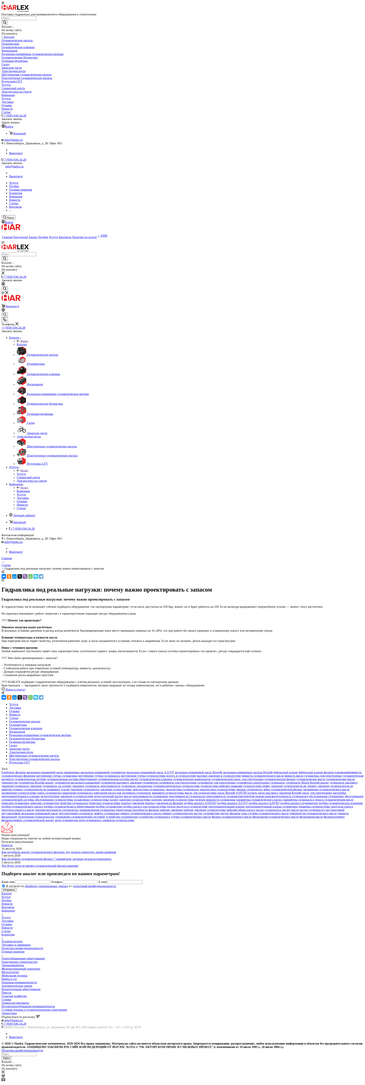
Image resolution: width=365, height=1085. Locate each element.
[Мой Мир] (14, 576)
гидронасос (277, 782)
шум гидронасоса (90, 820)
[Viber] (25, 576)
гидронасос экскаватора (136, 786)
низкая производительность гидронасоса (281, 796)
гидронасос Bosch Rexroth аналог (307, 782)
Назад (24, 341)
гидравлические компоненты (192, 779)
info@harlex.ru (13, 139)
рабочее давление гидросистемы (204, 810)
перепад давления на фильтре (164, 803)
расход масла (290, 810)
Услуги (21, 474)
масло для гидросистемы (201, 792)
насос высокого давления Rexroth (279, 792)
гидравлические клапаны (155, 779)
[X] (19, 576)
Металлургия (10, 972)
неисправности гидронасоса (187, 796)
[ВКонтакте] (4, 576)
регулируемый (335, 810)
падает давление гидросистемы (130, 799)
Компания (23, 491)
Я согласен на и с (61, 886)
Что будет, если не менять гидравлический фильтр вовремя (40, 865)
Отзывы (7, 924)
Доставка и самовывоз (16, 944)
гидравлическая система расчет (118, 779)
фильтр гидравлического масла (232, 816)
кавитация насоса (105, 792)
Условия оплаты (12, 941)
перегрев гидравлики (15, 803)
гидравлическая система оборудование (72, 779)
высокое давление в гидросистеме (219, 775)
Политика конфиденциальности (22, 948)
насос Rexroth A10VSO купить (237, 792)
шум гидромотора (66, 820)
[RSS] (3, 580)
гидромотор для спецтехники (217, 782)
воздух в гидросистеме (181, 775)
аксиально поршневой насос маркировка (53, 772)
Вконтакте (16, 153)
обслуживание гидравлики (326, 796)
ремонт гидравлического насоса (141, 813)
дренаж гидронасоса (249, 789)
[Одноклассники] (9, 576)
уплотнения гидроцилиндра (36, 816)
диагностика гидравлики (148, 789)
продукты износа (342, 806)
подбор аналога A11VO (232, 803)
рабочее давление (171, 810)
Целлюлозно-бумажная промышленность (28, 1006)
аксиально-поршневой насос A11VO (150, 772)
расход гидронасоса (268, 810)
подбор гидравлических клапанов (341, 803)
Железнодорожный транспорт (21, 968)
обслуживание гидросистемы (54, 799)
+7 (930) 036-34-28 (14, 115)
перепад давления (132, 803)
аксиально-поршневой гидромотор (103, 772)
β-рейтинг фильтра (14, 772)
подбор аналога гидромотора (299, 803)
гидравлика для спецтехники (323, 775)
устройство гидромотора (122, 816)
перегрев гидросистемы (104, 803)
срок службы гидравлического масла (265, 813)
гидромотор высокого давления (121, 782)
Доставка (7, 920)
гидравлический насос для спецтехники (238, 779)
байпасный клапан (286, 772)
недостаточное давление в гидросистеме (66, 796)
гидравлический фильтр (280, 779)
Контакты (8, 907)
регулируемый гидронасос (76, 813)
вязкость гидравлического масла (263, 775)
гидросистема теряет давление (263, 786)
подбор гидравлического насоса (22, 806)
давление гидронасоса (85, 789)
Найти (6, 1058)
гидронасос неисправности (102, 786)
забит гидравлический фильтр (282, 789)
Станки (6, 999)
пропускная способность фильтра (137, 810)
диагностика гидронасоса (182, 789)
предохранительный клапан (226, 806)
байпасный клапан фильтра (316, 772)
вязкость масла (293, 775)
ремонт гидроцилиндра (178, 813)
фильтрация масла (311, 816)
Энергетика (9, 1013)
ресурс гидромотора (207, 813)
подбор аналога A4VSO (263, 803)
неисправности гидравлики (150, 796)
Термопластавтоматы (15, 1002)
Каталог (22, 344)
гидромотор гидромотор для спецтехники (169, 782)
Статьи (6, 931)
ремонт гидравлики (107, 813)
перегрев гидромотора (44, 803)
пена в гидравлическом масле (334, 799)
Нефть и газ (9, 979)
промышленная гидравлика (97, 810)
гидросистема (191, 786)
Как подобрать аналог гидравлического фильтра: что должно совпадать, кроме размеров (59, 852)
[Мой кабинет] (3, 284)
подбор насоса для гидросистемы (144, 806)
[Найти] (5, 22)
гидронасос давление (28, 786)
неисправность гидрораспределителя (230, 796)
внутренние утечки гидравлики (57, 775)
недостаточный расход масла (112, 796)
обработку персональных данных (46, 886)
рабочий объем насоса (240, 810)
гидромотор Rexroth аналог (36, 782)
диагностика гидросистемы (217, 789)
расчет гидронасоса (312, 810)
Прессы (6, 992)
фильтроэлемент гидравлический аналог (28, 820)
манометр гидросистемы (168, 792)
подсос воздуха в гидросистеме (187, 806)
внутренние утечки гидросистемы (143, 775)
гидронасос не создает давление (63, 786)
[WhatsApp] (30, 576)
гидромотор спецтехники (253, 782)
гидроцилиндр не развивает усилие (47, 789)
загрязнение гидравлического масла (326, 789)
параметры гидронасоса (298, 799)
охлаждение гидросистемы (91, 799)
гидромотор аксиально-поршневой (77, 782)
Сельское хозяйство (14, 996)
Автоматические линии (17, 985)
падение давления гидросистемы (172, 799)
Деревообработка (13, 965)
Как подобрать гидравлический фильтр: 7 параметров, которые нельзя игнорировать (56, 859)
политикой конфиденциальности (94, 886)
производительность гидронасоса (57, 810)
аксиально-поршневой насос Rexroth (198, 772)
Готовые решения (13, 951)
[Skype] (35, 576)
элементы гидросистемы (118, 820)
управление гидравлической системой (80, 816)
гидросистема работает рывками (221, 786)
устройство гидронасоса (154, 816)
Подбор (6, 900)
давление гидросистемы (116, 789)
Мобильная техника (14, 975)
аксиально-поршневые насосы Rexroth (248, 772)
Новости (7, 845)
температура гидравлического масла (313, 813)
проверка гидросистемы (314, 806)
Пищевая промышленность (19, 982)
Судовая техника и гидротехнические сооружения (34, 1009)
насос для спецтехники (317, 792)
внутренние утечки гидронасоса (99, 775)
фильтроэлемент (334, 816)
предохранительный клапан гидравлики (271, 806)
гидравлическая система (30, 779)
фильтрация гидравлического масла (275, 816)
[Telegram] (41, 576)
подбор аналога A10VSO (200, 803)
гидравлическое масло (310, 779)
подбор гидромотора (108, 806)
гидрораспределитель (167, 786)
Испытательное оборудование (21, 989)
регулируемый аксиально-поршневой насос (30, 813)
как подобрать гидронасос (134, 792)
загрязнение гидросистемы (19, 792)
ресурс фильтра (230, 813)
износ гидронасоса (49, 792)
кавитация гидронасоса (77, 792)
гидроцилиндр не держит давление (306, 786)
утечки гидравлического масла (191, 816)
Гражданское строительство (19, 961)
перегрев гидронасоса (74, 803)
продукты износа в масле (18, 810)
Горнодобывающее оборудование (23, 958)
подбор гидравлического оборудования (69, 806)
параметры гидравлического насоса (259, 799)
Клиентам (8, 934)
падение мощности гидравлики (215, 799)
